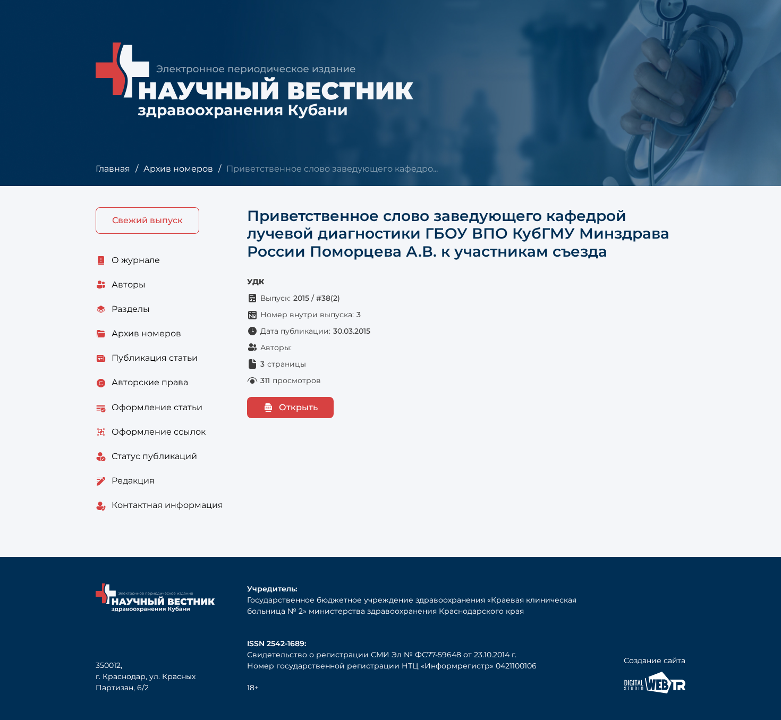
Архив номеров (178, 169)
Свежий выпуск (147, 220)
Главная (113, 169)
